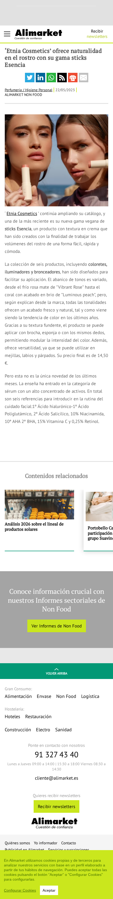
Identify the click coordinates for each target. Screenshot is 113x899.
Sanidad (63, 730)
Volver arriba (56, 673)
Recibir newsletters (56, 806)
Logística (90, 696)
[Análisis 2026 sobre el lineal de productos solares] (39, 520)
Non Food (66, 696)
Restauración (38, 716)
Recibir (97, 33)
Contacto (68, 842)
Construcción (18, 730)
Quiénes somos (17, 842)
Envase (44, 696)
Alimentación (18, 696)
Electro (43, 730)
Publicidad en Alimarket (24, 849)
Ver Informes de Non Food (57, 626)
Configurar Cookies (20, 890)
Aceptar (49, 890)
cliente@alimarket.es (56, 778)
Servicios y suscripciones (68, 849)
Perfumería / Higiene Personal (28, 90)
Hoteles (12, 716)
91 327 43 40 (56, 754)
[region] (56, 874)
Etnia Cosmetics (22, 213)
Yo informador (45, 842)
